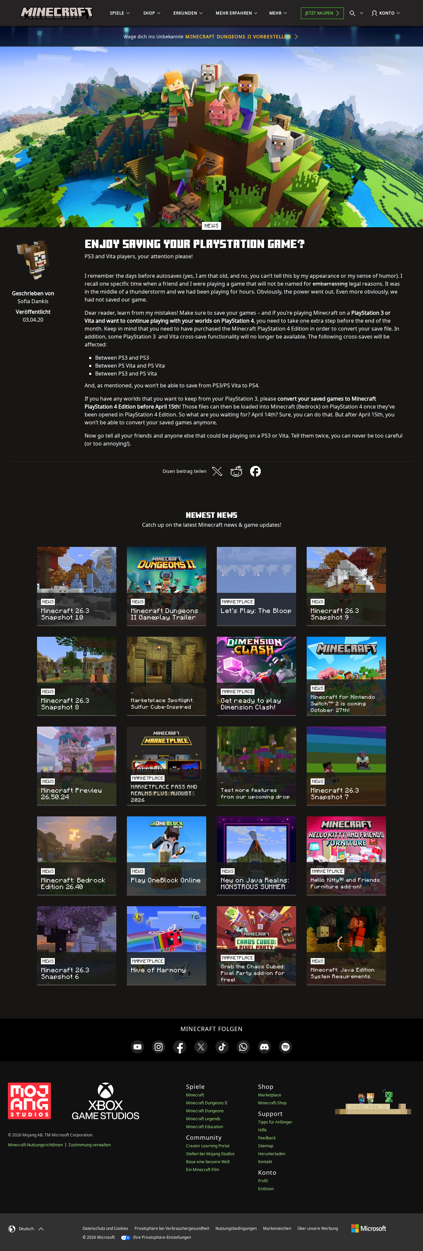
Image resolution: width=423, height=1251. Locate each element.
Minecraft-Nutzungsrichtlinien (35, 1145)
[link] (137, 1047)
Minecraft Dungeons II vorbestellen (238, 36)
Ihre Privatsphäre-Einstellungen (161, 1237)
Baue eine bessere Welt (208, 1161)
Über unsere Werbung (317, 1228)
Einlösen (266, 1189)
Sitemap (265, 1146)
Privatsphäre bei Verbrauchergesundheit (172, 1228)
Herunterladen (271, 1154)
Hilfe (262, 1130)
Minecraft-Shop (272, 1103)
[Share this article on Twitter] (217, 471)
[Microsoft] (368, 1228)
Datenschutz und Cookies (105, 1228)
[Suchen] (357, 13)
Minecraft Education (204, 1126)
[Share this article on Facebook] (255, 471)
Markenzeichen (277, 1228)
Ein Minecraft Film (202, 1169)
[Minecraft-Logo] (56, 13)
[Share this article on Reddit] (236, 471)
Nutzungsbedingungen (236, 1228)
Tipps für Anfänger (275, 1122)
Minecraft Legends (203, 1119)
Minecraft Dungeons (205, 1111)
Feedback (267, 1138)
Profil (263, 1181)
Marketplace (269, 1095)
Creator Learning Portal (207, 1146)
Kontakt (265, 1161)
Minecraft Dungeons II (206, 1103)
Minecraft (195, 1095)
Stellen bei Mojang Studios (210, 1154)
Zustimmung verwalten (89, 1145)
